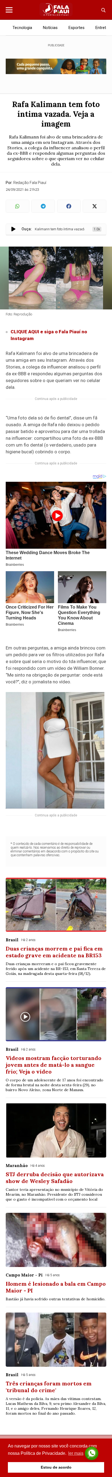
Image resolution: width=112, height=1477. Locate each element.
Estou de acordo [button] (56, 1467)
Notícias (50, 27)
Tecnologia (22, 27)
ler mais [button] (75, 1453)
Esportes (77, 27)
